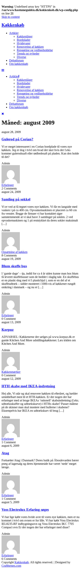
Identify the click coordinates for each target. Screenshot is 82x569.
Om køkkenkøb (18, 63)
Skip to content (11, 16)
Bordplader (23, 39)
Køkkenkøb (13, 24)
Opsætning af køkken (14, 252)
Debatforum (16, 60)
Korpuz (8, 330)
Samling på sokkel (16, 199)
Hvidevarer (23, 43)
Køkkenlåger (24, 36)
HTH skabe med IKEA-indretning (28, 386)
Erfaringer (8, 185)
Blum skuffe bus (14, 266)
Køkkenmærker (11, 371)
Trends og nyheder (28, 53)
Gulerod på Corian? (17, 139)
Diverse (21, 57)
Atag (5, 453)
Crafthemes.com (11, 565)
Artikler (13, 33)
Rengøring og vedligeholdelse (35, 50)
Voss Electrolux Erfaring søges (25, 510)
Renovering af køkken (30, 46)
